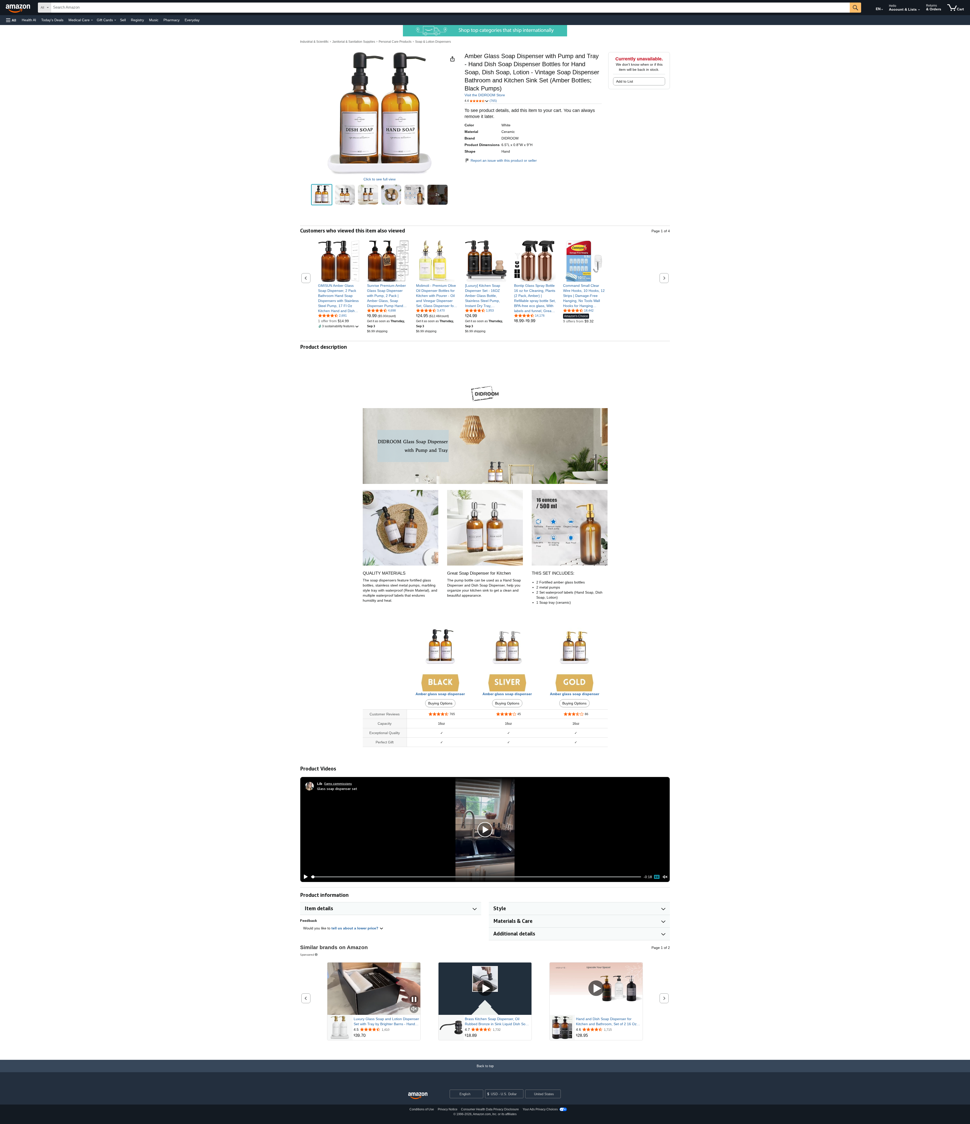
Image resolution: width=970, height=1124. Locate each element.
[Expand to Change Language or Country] (882, 9)
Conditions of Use (421, 1109)
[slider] (476, 876)
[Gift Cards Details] (115, 20)
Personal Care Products (395, 41)
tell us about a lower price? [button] (355, 928)
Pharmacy (171, 20)
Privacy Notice (447, 1109)
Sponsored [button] (307, 954)
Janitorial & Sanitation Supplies (353, 41)
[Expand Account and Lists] (919, 9)
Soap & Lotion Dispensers (433, 41)
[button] (11, 20)
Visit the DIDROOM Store (485, 95)
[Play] (304, 877)
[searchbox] (450, 7)
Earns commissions (338, 783)
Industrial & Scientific (314, 41)
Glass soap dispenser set (337, 788)
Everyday (192, 20)
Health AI (29, 20)
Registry (137, 20)
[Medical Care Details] (92, 20)
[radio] (322, 195)
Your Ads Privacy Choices (540, 1109)
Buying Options (440, 703)
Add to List (624, 81)
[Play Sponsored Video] (485, 988)
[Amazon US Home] (417, 1096)
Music (153, 20)
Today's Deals (52, 20)
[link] (339, 298)
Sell (123, 20)
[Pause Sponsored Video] (414, 999)
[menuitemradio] (657, 877)
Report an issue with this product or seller (504, 160)
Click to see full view (379, 179)
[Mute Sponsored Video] (414, 1009)
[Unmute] (665, 877)
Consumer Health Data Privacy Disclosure (490, 1109)
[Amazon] (18, 7)
